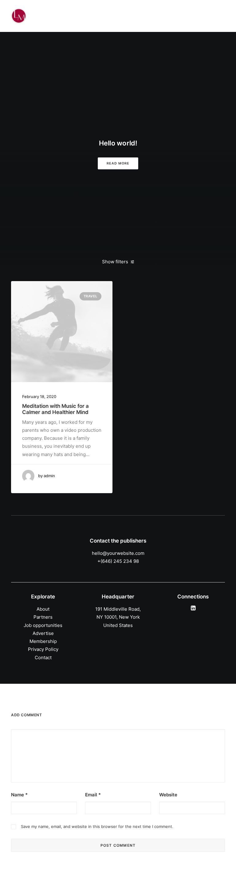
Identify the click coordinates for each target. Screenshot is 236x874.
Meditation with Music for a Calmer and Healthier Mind (55, 409)
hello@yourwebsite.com (118, 553)
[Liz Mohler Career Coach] (18, 16)
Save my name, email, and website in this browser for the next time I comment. (97, 826)
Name (19, 795)
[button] (61, 331)
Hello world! (118, 143)
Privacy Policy (43, 649)
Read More (118, 163)
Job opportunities (43, 625)
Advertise (43, 633)
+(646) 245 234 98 (118, 561)
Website (168, 795)
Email (93, 795)
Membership (43, 641)
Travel (90, 296)
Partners (43, 617)
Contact (43, 657)
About (43, 609)
